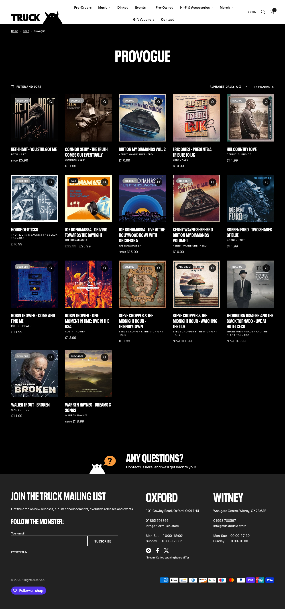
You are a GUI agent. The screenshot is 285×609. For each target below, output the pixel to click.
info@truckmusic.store (162, 525)
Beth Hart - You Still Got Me (34, 149)
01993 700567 (224, 520)
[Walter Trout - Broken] (34, 373)
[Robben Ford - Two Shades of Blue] (250, 198)
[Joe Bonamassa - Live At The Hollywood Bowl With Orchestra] (142, 198)
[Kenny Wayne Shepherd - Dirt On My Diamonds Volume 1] (196, 198)
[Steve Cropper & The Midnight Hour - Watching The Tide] (196, 284)
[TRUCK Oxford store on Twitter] (166, 551)
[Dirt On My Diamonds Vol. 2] (142, 118)
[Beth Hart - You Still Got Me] (34, 118)
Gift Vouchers (143, 19)
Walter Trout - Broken (30, 404)
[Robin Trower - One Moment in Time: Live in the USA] (88, 284)
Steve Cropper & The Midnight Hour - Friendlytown (136, 320)
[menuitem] (83, 6)
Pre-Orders (83, 7)
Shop (26, 30)
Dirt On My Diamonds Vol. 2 (142, 149)
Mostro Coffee (155, 557)
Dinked (122, 7)
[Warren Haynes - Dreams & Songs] (88, 373)
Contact (167, 19)
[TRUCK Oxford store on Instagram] (148, 551)
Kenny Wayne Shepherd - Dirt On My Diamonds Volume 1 (194, 234)
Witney (228, 496)
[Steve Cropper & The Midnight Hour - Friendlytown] (142, 284)
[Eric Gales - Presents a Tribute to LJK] (196, 118)
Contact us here (139, 466)
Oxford (162, 496)
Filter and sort (28, 86)
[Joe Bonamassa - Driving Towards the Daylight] (88, 198)
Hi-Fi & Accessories (195, 7)
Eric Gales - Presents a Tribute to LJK (192, 151)
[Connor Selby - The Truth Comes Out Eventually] (88, 118)
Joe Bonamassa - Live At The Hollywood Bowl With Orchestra (142, 234)
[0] (270, 12)
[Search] (263, 12)
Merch (225, 7)
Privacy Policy (19, 551)
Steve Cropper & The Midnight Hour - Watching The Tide (195, 320)
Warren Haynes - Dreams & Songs (88, 407)
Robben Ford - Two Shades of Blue (249, 231)
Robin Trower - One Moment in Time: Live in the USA (87, 320)
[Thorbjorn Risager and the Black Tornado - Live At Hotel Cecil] (250, 284)
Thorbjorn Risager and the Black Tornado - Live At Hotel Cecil (250, 320)
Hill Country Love (242, 149)
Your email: (18, 533)
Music (102, 7)
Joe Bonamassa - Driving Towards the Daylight (86, 231)
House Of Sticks (24, 229)
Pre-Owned (164, 7)
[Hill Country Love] (250, 118)
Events (140, 7)
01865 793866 (157, 520)
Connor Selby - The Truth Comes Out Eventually (86, 151)
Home (14, 30)
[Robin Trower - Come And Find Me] (34, 284)
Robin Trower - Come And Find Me (33, 317)
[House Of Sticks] (34, 198)
